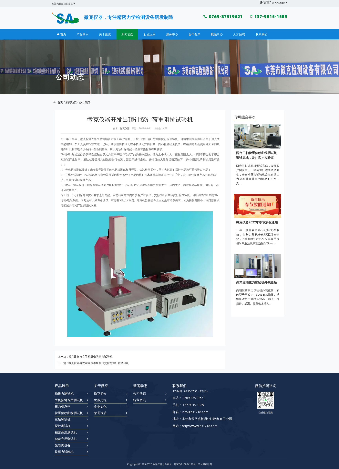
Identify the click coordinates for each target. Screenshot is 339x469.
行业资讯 (139, 400)
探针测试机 (62, 426)
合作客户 (194, 34)
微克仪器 (124, 128)
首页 (62, 34)
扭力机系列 (62, 406)
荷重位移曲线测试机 (69, 413)
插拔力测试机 (64, 393)
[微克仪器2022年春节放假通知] (257, 206)
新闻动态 (127, 34)
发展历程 (100, 400)
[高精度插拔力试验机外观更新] (257, 266)
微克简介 (100, 393)
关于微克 (105, 34)
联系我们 (261, 34)
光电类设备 (62, 445)
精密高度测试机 (66, 432)
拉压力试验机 (64, 452)
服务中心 (172, 34)
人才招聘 (239, 34)
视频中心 (217, 34)
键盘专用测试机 (66, 439)
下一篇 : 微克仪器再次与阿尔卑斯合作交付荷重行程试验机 (93, 363)
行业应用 (150, 34)
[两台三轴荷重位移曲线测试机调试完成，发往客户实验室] (257, 136)
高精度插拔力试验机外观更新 (256, 282)
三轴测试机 (62, 419)
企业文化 (100, 406)
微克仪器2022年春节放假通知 (257, 222)
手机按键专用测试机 (69, 400)
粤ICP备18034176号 (185, 464)
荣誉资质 (100, 413)
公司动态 (84, 102)
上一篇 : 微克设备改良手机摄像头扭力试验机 (85, 356)
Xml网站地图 (205, 464)
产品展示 (82, 34)
